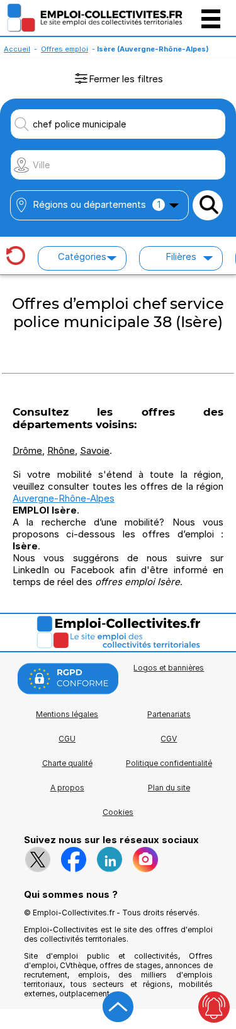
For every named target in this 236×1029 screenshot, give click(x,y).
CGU (67, 738)
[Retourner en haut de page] (118, 1007)
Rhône (61, 450)
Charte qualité (67, 763)
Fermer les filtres (126, 79)
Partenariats (169, 714)
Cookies (118, 812)
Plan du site (169, 787)
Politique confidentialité (169, 763)
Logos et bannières (168, 667)
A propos (67, 787)
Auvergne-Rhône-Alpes (64, 498)
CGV (168, 738)
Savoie (95, 450)
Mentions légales (67, 714)
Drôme (27, 450)
